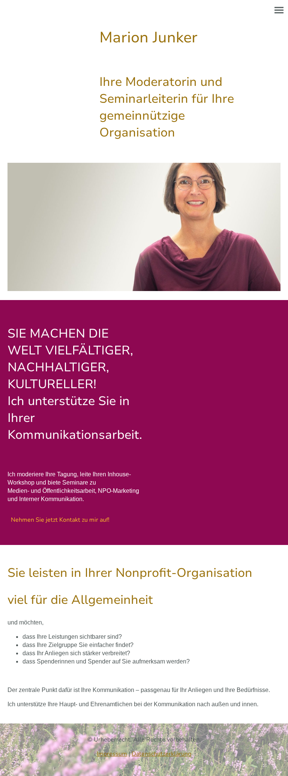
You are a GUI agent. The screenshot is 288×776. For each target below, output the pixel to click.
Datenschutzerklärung (161, 754)
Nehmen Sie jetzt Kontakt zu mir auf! (60, 520)
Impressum (112, 754)
